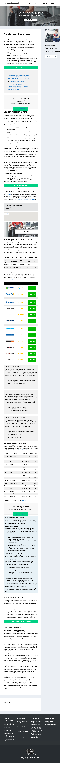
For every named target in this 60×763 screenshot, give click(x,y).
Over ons (26, 757)
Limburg (9, 195)
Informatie (44, 3)
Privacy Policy (36, 757)
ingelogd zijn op (10, 705)
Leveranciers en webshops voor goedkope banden (18, 78)
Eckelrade (24, 199)
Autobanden (24, 755)
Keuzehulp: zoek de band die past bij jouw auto (18, 86)
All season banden (13, 83)
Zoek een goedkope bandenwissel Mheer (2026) (18, 75)
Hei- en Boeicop (20, 737)
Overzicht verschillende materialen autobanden (22, 722)
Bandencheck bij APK (21, 727)
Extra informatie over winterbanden (16, 81)
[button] (21, 67)
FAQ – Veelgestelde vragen (13, 89)
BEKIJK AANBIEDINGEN (51, 57)
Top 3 (29, 3)
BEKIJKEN (32, 288)
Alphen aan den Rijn (21, 733)
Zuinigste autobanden (14, 279)
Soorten (36, 3)
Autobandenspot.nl (11, 3)
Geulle (5, 201)
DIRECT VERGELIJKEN (30, 20)
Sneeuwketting (20, 725)
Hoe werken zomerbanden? (15, 80)
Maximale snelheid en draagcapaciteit (24, 450)
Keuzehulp (53, 3)
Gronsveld (29, 199)
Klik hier (21, 207)
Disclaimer (31, 757)
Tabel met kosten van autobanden (15, 85)
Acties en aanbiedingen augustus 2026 (16, 88)
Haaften (19, 735)
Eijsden (33, 199)
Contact (22, 757)
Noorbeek (20, 199)
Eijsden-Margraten (25, 500)
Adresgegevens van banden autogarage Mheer (18, 77)
